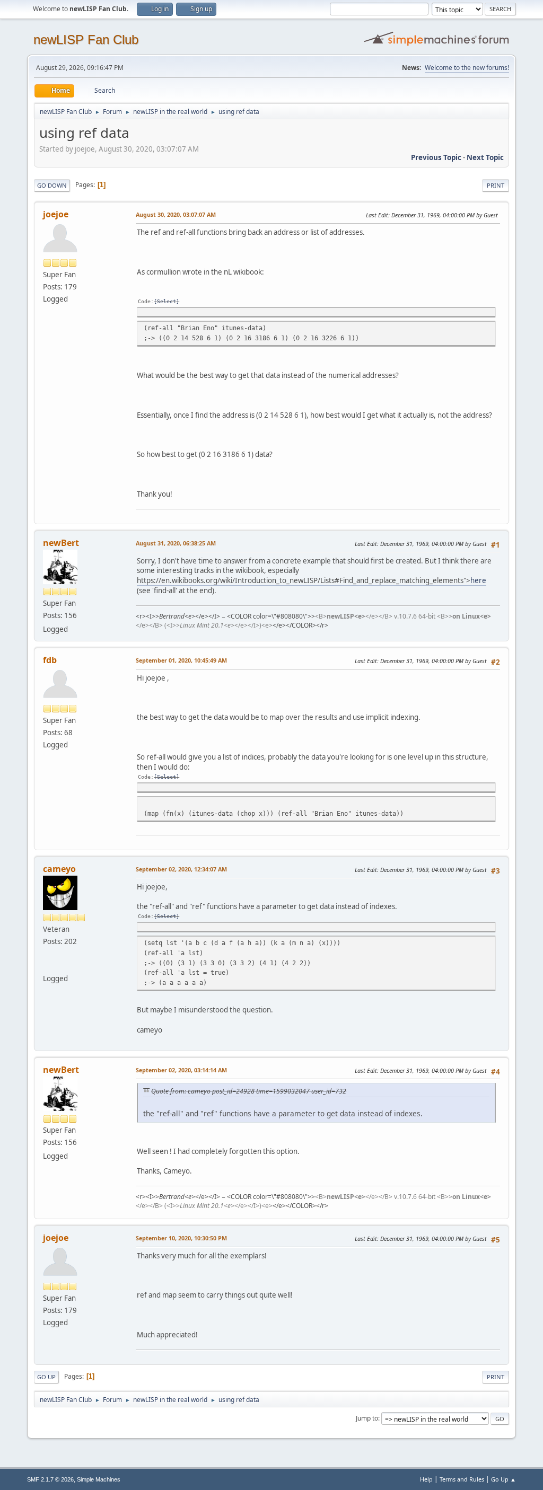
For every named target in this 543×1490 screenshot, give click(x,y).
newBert (61, 543)
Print (495, 185)
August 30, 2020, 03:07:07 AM (176, 214)
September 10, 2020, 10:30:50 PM (181, 1238)
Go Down (52, 185)
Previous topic (436, 157)
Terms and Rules (462, 1479)
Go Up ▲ (503, 1479)
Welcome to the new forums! (467, 67)
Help (426, 1479)
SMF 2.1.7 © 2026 (50, 1479)
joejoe (55, 214)
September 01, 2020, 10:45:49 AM (181, 660)
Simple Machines (98, 1479)
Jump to (367, 1418)
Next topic (485, 157)
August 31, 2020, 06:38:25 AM (176, 543)
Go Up (46, 1377)
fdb (50, 660)
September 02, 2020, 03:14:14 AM (181, 1070)
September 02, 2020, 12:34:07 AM (181, 869)
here (478, 580)
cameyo (59, 869)
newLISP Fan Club (85, 39)
